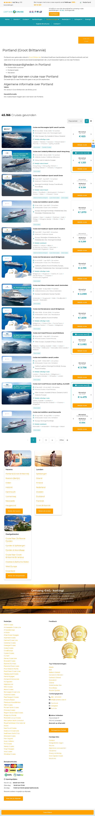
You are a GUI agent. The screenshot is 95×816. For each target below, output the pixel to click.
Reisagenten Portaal (58, 730)
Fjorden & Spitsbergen (15, 546)
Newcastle (10, 501)
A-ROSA (7, 632)
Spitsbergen (41, 474)
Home (7, 19)
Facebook (54, 703)
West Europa (11, 566)
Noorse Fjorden (54, 690)
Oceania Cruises (9, 694)
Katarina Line (8, 684)
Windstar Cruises (10, 754)
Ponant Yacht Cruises (11, 707)
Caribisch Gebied (55, 677)
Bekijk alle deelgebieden (16, 576)
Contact (56, 24)
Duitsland (40, 496)
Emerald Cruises (9, 661)
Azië (50, 670)
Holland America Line (11, 679)
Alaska (51, 667)
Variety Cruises (9, 746)
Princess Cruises (9, 710)
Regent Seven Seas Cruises (13, 713)
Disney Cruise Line (10, 658)
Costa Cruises (8, 648)
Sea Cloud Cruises (10, 728)
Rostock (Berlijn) (13, 478)
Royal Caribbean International (14, 723)
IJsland (39, 478)
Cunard (6, 656)
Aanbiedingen (37, 19)
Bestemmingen (52, 19)
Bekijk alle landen (45, 511)
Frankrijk (40, 501)
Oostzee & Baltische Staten (17, 562)
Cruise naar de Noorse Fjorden (15, 539)
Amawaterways (9, 630)
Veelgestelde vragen (56, 743)
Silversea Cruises (9, 736)
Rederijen (65, 19)
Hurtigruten (8, 681)
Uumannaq (11, 496)
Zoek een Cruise (86, 40)
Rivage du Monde (10, 715)
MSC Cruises (8, 687)
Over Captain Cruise (56, 756)
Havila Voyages (9, 676)
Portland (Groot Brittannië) (17, 474)
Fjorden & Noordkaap (15, 550)
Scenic (6, 725)
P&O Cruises (8, 705)
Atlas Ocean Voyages (11, 635)
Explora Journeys (10, 663)
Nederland (87, 2)
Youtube (54, 708)
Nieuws (51, 745)
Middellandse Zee (55, 685)
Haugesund (11, 505)
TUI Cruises (8, 744)
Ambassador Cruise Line (12, 627)
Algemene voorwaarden (57, 748)
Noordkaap (53, 688)
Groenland (10, 571)
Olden (8, 483)
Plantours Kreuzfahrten (12, 702)
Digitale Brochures (42, 24)
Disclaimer (52, 751)
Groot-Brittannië (34, 57)
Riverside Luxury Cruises (12, 718)
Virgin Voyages (9, 749)
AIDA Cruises (8, 625)
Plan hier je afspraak (13, 798)
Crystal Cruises (9, 653)
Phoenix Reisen (9, 700)
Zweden (39, 492)
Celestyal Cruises (10, 645)
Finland (39, 483)
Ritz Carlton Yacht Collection (14, 720)
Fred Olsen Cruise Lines (12, 671)
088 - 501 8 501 (56, 697)
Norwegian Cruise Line (12, 692)
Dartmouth (11, 492)
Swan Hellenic (9, 741)
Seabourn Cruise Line (11, 731)
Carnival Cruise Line (11, 640)
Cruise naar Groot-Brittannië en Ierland (15, 556)
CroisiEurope (8, 650)
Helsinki (9, 487)
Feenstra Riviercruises (11, 666)
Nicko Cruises (8, 689)
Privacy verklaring (55, 753)
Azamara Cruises (9, 638)
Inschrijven (54, 14)
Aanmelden (47, 607)
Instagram (54, 706)
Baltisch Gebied (54, 672)
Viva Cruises (8, 751)
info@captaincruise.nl (58, 700)
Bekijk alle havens (14, 511)
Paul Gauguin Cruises (11, 697)
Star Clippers (8, 738)
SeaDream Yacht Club (11, 733)
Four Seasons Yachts (11, 669)
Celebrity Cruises (10, 643)
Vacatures (52, 758)
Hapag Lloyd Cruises (11, 674)
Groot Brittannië (43, 505)
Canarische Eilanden (56, 675)
